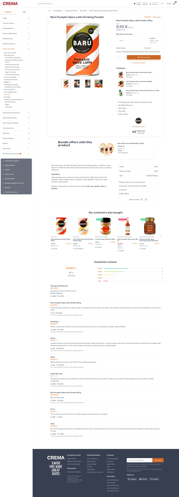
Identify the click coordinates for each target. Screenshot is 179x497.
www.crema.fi (111, 482)
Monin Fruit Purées (9, 89)
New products (111, 469)
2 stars (100, 278)
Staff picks (110, 472)
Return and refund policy (74, 461)
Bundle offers (10, 179)
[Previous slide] (51, 236)
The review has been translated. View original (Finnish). (66, 315)
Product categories (112, 458)
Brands (7, 187)
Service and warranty (73, 464)
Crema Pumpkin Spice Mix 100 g (105, 239)
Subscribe (158, 460)
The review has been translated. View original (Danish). (66, 386)
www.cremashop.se (113, 485)
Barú (156, 166)
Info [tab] (24, 12)
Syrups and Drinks (71, 11)
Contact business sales (74, 472)
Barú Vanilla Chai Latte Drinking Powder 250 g (83, 240)
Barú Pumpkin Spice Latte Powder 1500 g (139, 81)
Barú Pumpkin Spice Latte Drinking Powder (103, 11)
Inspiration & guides (12, 161)
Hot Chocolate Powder (10, 79)
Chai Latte (7, 94)
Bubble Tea (7, 82)
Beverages (7, 97)
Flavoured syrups (9, 55)
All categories (57, 11)
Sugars (7, 104)
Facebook (155, 479)
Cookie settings (91, 464)
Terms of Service (133, 470)
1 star (99, 281)
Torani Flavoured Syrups (12, 74)
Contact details (71, 458)
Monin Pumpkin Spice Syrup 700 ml (127, 240)
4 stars (100, 271)
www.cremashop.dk (113, 488)
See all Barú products (138, 126)
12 (157, 17)
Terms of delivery (92, 458)
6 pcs (121, 40)
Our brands (110, 461)
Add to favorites (139, 63)
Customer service (11, 192)
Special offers (10, 165)
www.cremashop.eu (113, 480)
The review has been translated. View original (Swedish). (67, 367)
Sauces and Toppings (10, 77)
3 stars (100, 275)
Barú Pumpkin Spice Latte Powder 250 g (138, 72)
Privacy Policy (158, 469)
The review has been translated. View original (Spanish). (67, 332)
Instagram (133, 479)
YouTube (144, 479)
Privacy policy (91, 461)
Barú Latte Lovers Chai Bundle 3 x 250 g (131, 143)
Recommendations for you (14, 183)
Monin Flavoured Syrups (12, 67)
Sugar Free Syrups (10, 72)
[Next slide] (160, 236)
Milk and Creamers (10, 102)
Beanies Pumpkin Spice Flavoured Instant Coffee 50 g (148, 240)
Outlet (7, 170)
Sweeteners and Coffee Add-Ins (13, 99)
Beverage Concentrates (11, 84)
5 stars (100, 268)
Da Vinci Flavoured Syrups (13, 57)
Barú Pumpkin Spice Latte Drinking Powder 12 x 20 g (142, 90)
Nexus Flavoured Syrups (12, 69)
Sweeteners (8, 107)
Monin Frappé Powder (10, 92)
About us (89, 467)
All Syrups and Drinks (10, 53)
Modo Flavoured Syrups (12, 64)
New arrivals (9, 174)
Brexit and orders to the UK (95, 472)
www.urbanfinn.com (113, 491)
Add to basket (145, 57)
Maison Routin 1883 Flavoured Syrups (14, 61)
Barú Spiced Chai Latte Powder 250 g (61, 240)
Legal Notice (91, 469)
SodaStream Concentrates (13, 87)
